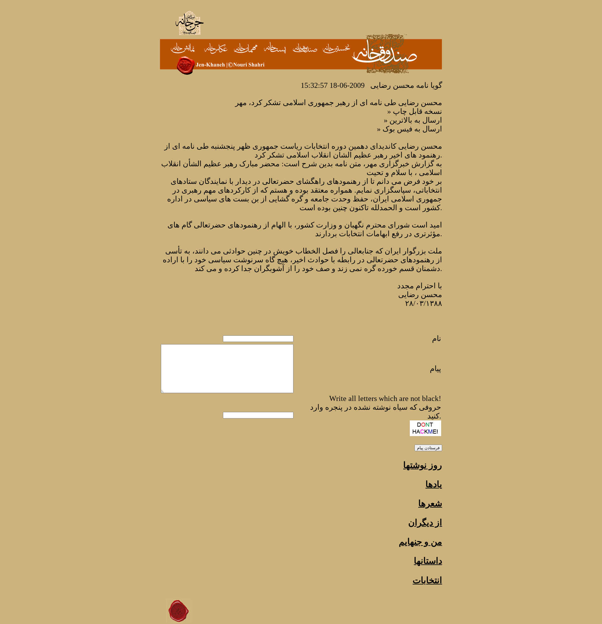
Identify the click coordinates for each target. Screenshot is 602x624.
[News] (336, 48)
